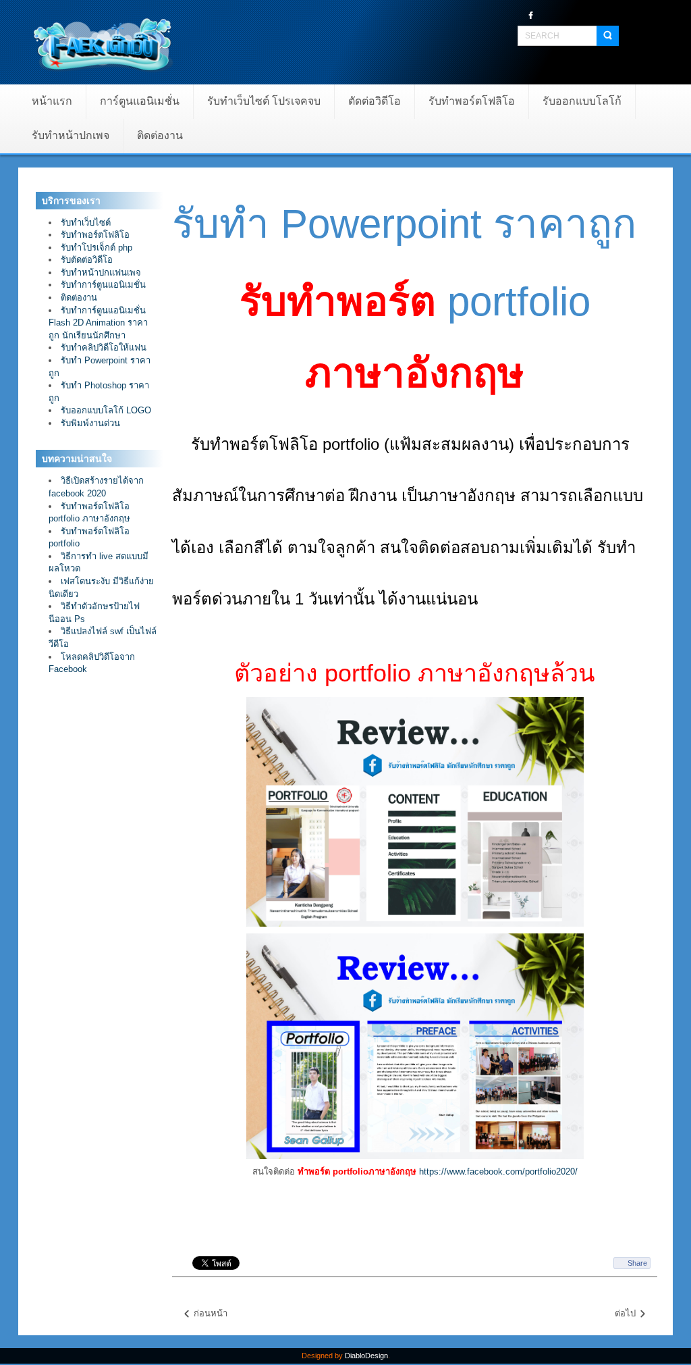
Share (637, 1263)
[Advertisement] (99, 905)
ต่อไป (626, 1313)
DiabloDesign (366, 1355)
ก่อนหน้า (209, 1313)
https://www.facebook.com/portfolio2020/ (498, 1171)
